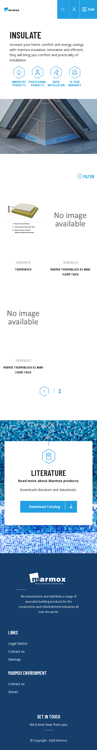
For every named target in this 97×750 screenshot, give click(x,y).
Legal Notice (18, 643)
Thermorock (23, 269)
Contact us (16, 651)
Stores (13, 692)
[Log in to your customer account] (74, 9)
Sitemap (14, 659)
